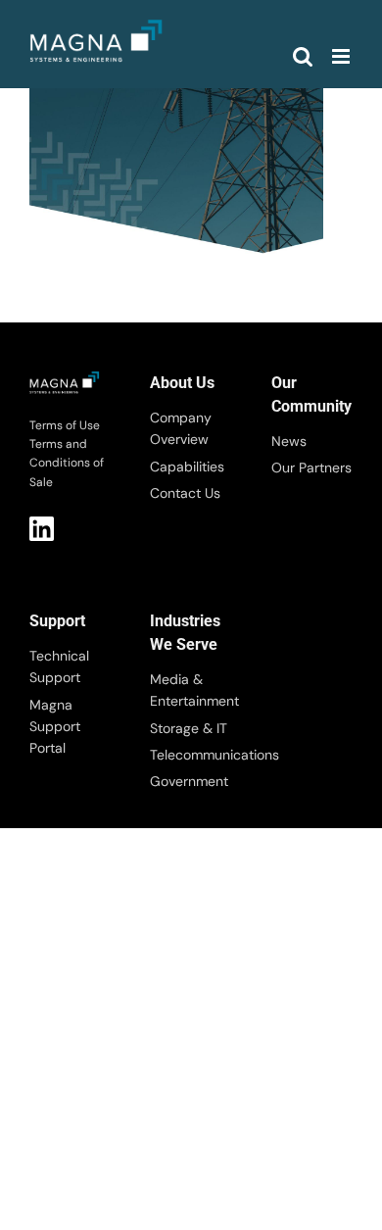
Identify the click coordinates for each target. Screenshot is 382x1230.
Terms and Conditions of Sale (66, 462)
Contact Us (185, 493)
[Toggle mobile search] (302, 56)
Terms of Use (64, 425)
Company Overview (181, 428)
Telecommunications (190, 754)
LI (41, 529)
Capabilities (187, 466)
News (289, 441)
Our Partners (311, 467)
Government (189, 781)
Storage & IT (188, 728)
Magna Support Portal (54, 727)
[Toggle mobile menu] (342, 56)
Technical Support (59, 666)
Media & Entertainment (190, 690)
